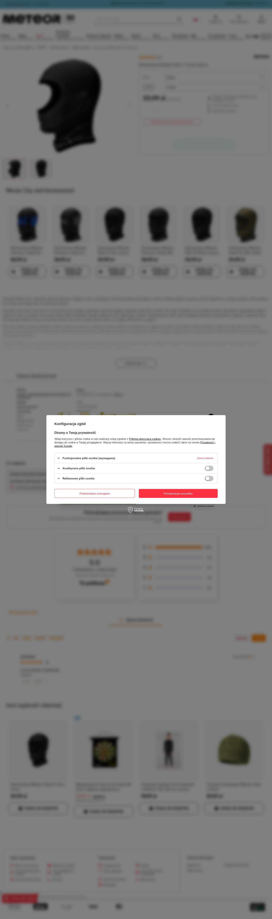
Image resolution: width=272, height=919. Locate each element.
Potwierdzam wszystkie (178, 493)
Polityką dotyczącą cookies (145, 438)
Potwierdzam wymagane (94, 493)
